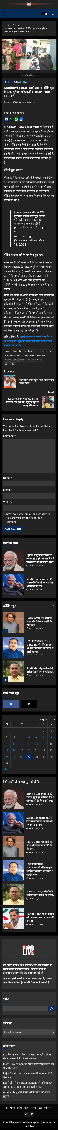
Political (17, 82)
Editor (9, 102)
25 (14, 757)
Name (7, 477)
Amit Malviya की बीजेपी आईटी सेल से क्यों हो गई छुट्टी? (40, 670)
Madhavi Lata (11, 359)
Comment (9, 436)
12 (21, 744)
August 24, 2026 (36, 590)
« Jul (5, 769)
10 (6, 744)
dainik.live (29, 1126)
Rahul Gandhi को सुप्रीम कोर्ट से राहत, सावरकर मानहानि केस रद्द (40, 917)
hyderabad (41, 355)
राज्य (26, 1108)
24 (6, 757)
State (25, 82)
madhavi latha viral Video (30, 359)
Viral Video (10, 364)
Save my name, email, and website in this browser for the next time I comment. (28, 518)
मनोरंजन (48, 1108)
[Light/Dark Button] (44, 13)
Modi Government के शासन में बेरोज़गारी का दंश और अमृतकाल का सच (39, 582)
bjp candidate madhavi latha (24, 351)
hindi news (29, 355)
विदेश (19, 1108)
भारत (12, 1108)
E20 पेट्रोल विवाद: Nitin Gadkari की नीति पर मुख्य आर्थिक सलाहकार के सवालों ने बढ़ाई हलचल (40, 646)
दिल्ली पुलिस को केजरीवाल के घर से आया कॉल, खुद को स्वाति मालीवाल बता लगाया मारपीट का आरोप (28, 341)
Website (8, 502)
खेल (40, 1108)
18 (14, 750)
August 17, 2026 (36, 675)
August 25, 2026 (36, 566)
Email (7, 489)
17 (6, 750)
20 (29, 750)
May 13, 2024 (20, 102)
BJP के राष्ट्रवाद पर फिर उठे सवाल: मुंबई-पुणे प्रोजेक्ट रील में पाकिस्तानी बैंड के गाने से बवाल (40, 558)
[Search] (52, 14)
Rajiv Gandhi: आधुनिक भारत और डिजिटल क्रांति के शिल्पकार (39, 621)
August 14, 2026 (36, 925)
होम (6, 1108)
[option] (29, 624)
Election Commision (13, 355)
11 (14, 744)
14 (36, 744)
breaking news (46, 351)
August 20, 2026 (36, 628)
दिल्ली (33, 1108)
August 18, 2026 (36, 878)
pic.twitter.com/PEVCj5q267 (30, 229)
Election (8, 82)
